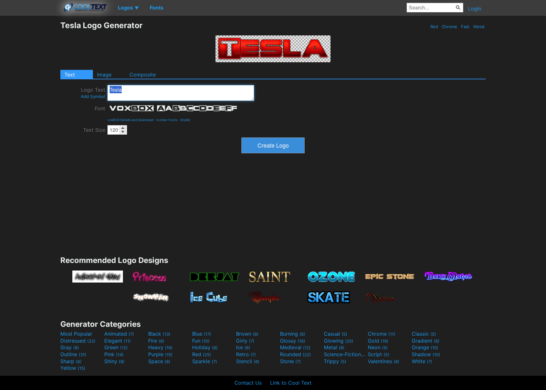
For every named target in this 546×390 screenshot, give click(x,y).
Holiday (205, 347)
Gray (69, 347)
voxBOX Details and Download (130, 120)
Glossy (292, 341)
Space (159, 361)
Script (378, 354)
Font (100, 108)
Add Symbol (93, 96)
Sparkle (204, 361)
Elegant (117, 341)
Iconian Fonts (166, 120)
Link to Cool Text (291, 383)
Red (434, 26)
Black (159, 334)
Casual (335, 334)
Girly (245, 341)
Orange (425, 347)
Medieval (295, 347)
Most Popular (76, 334)
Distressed (77, 341)
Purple (160, 354)
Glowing (338, 341)
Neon (378, 347)
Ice (243, 347)
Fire (156, 341)
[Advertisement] (30, 115)
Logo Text (93, 93)
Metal (479, 26)
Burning (292, 334)
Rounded (295, 354)
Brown (247, 334)
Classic (424, 334)
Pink (114, 354)
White (422, 361)
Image (104, 74)
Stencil (247, 361)
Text (69, 74)
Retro (246, 354)
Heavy (160, 347)
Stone (290, 361)
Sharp (71, 361)
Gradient (426, 341)
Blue (201, 334)
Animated (119, 334)
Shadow (426, 354)
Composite (143, 74)
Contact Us (248, 383)
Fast (465, 26)
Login (474, 8)
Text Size (94, 130)
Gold (378, 341)
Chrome (449, 26)
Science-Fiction (345, 354)
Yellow (72, 368)
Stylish (185, 120)
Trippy (335, 361)
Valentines (383, 361)
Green (116, 347)
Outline (73, 354)
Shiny (114, 361)
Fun (200, 341)
